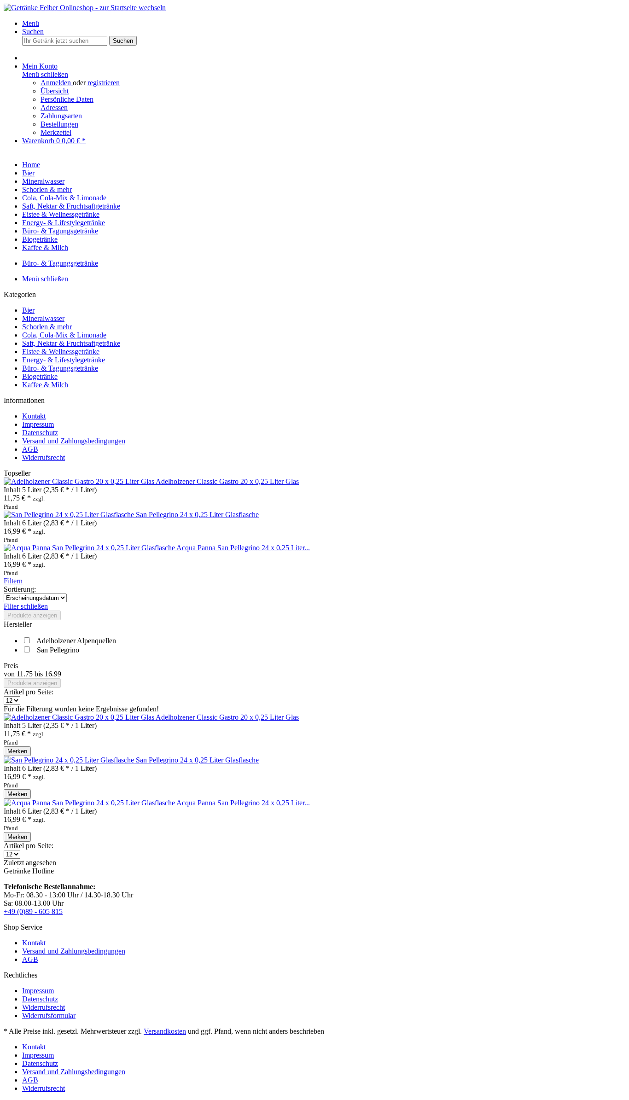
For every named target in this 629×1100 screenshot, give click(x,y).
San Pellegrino (58, 650)
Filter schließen (26, 606)
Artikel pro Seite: (28, 692)
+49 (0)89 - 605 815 (33, 911)
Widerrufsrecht (43, 457)
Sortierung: (20, 589)
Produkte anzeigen (32, 615)
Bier (28, 310)
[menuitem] (323, 23)
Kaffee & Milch (45, 385)
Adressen (54, 107)
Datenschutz (40, 433)
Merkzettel (56, 132)
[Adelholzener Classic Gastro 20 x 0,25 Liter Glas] (80, 481)
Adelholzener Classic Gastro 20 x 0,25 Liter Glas (227, 481)
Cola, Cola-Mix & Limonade (64, 335)
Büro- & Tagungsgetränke (60, 368)
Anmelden (57, 83)
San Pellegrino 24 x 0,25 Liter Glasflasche (197, 514)
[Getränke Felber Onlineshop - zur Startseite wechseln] (85, 8)
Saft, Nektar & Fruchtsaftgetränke (71, 343)
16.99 (53, 674)
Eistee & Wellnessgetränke (60, 351)
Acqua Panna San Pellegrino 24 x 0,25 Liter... (243, 548)
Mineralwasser (43, 318)
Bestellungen (59, 124)
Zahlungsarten (61, 116)
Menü (30, 23)
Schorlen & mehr (47, 327)
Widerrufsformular (49, 1015)
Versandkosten (165, 1031)
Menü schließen (45, 74)
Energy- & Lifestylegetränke (63, 360)
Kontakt (34, 416)
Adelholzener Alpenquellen (76, 641)
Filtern (13, 581)
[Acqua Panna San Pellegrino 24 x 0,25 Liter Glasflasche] (90, 548)
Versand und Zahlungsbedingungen (73, 441)
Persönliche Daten (67, 99)
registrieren (103, 83)
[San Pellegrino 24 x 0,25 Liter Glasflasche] (70, 514)
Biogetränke (40, 376)
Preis (11, 665)
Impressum (38, 424)
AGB (30, 449)
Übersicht (55, 91)
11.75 (26, 674)
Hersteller (18, 624)
